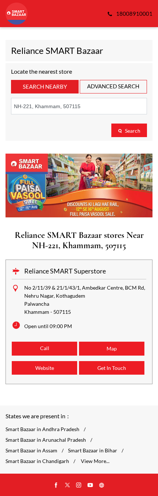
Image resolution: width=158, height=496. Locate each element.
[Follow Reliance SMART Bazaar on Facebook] (56, 485)
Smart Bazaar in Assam (31, 450)
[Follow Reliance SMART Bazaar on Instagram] (79, 485)
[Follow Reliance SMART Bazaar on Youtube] (90, 485)
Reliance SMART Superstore (65, 271)
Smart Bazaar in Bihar (92, 450)
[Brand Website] (102, 485)
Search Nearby (45, 86)
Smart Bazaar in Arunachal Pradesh (46, 440)
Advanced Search (113, 86)
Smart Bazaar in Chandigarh (37, 461)
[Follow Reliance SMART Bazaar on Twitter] (67, 485)
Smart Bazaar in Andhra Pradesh (42, 429)
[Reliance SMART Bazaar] (17, 14)
